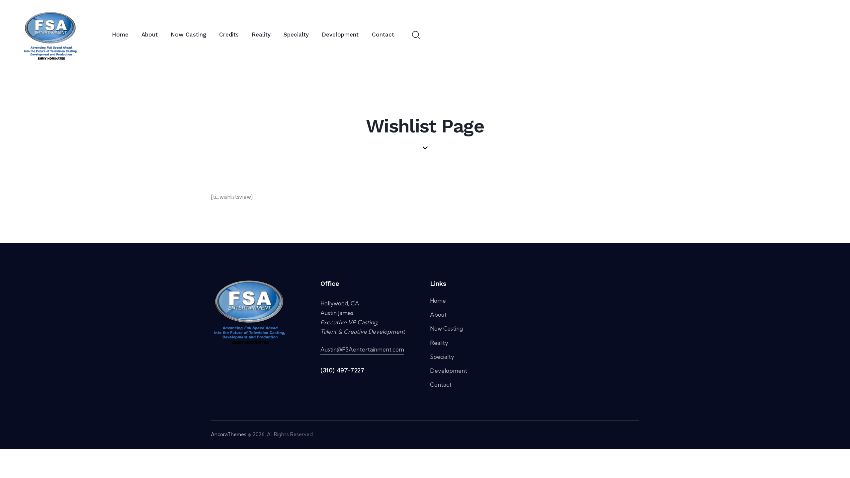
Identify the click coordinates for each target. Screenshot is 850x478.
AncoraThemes (228, 434)
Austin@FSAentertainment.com (362, 349)
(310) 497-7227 (342, 370)
